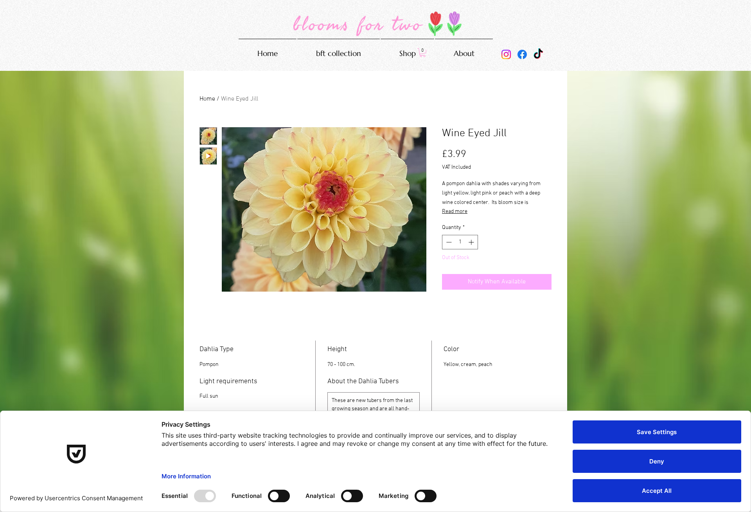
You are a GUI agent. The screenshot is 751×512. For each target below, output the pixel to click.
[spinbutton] (460, 242)
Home (207, 99)
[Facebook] (522, 54)
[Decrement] (448, 242)
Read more (454, 211)
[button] (422, 52)
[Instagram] (506, 54)
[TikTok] (538, 54)
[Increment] (472, 242)
